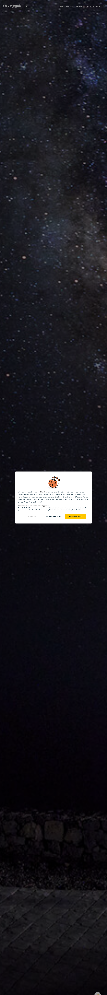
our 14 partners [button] (43, 492)
